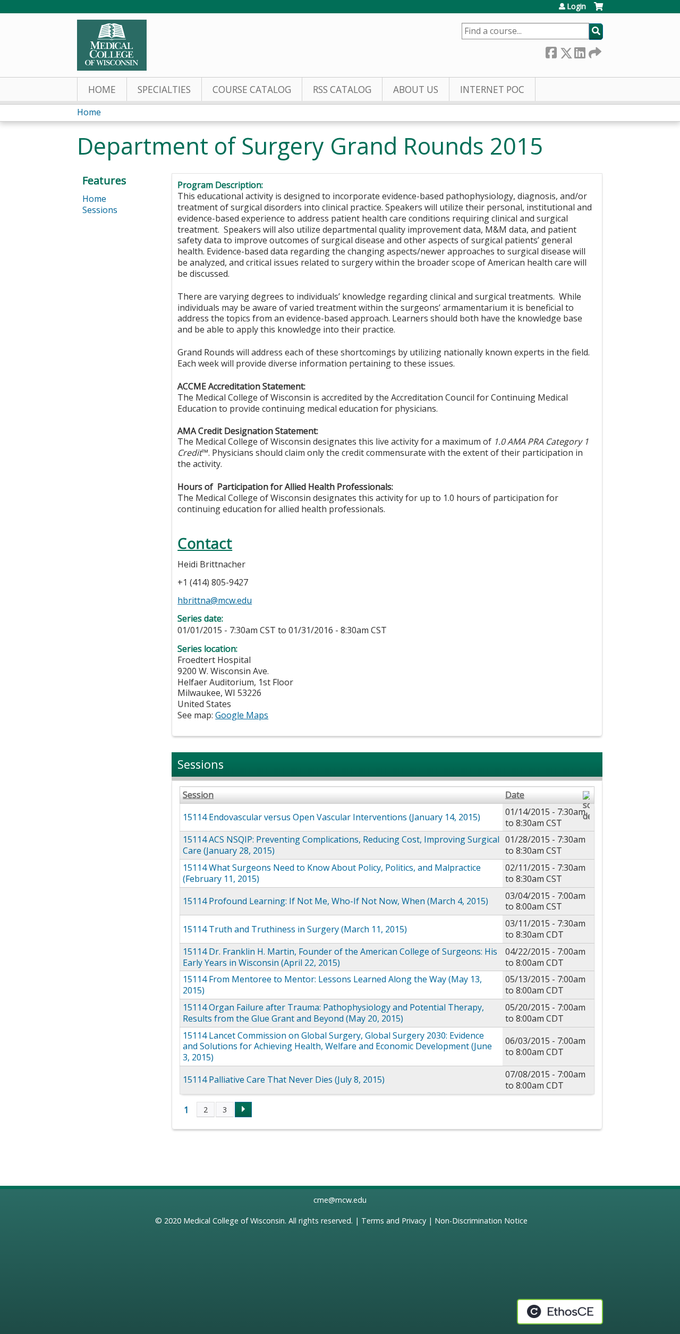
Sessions (99, 210)
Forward (594, 51)
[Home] (112, 45)
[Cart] (598, 10)
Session (198, 795)
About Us (415, 89)
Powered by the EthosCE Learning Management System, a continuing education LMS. (560, 1311)
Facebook (551, 51)
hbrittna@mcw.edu (214, 600)
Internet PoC (492, 89)
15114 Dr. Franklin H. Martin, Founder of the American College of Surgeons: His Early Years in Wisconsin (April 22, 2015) (340, 957)
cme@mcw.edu (340, 1200)
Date (514, 795)
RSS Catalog (342, 89)
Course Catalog (251, 89)
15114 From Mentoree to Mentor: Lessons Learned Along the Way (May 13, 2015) (332, 984)
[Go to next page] (243, 1110)
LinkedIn (579, 51)
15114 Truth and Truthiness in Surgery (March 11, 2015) (295, 929)
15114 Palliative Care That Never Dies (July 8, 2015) (284, 1079)
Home (102, 89)
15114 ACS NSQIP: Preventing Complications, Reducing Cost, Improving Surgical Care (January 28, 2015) (341, 845)
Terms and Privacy (393, 1221)
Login (576, 6)
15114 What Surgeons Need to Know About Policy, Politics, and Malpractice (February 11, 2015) (332, 873)
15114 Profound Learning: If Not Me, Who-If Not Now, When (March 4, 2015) (335, 901)
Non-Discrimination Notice (481, 1221)
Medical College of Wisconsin (234, 1221)
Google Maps (241, 715)
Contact (204, 543)
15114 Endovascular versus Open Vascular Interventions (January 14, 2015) (331, 817)
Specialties (164, 89)
